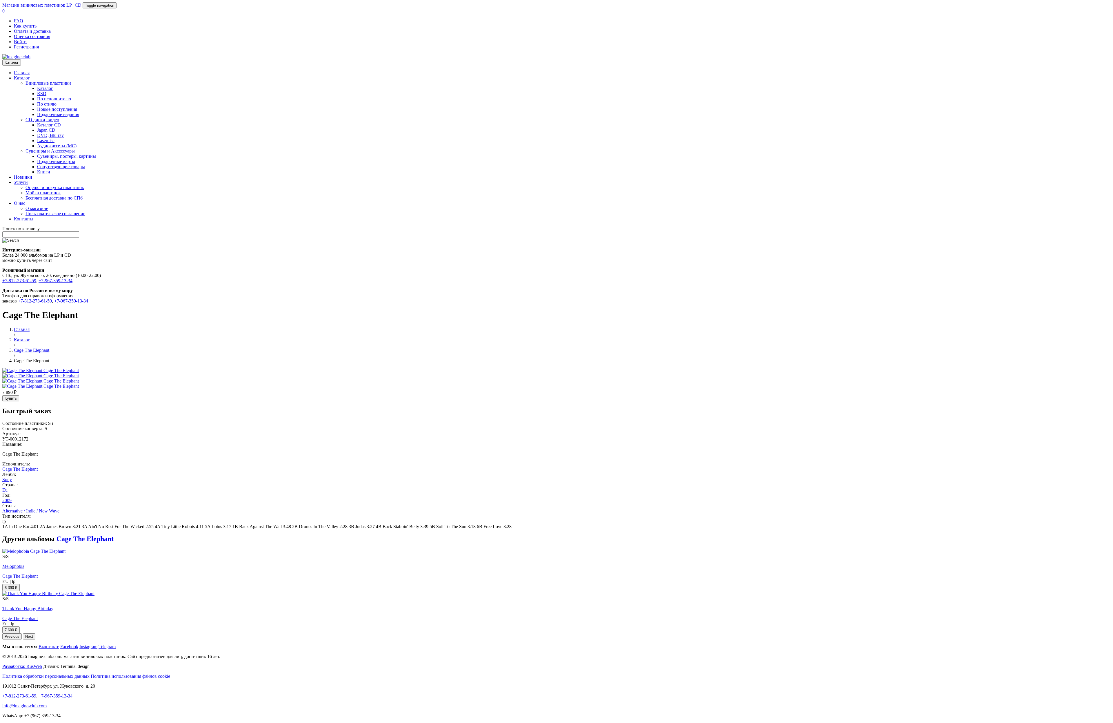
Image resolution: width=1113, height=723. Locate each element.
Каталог (12, 62)
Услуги (21, 182)
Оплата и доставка (32, 31)
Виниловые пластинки (48, 83)
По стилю (47, 104)
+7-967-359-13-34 (55, 280)
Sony (7, 479)
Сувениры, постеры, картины (66, 156)
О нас (19, 203)
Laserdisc (45, 140)
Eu (5, 490)
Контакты (23, 218)
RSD (41, 93)
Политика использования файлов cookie (130, 676)
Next (29, 636)
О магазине (37, 208)
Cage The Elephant (20, 469)
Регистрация (26, 46)
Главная (22, 72)
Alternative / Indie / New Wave (30, 510)
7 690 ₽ (11, 630)
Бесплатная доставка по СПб (54, 197)
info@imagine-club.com (24, 705)
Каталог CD (49, 124)
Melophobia (13, 566)
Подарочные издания (58, 114)
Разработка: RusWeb (22, 666)
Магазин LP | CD (41, 5)
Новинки (23, 177)
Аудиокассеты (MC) (57, 145)
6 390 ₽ (11, 588)
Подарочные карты (56, 161)
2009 (7, 500)
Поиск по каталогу (21, 228)
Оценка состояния (32, 36)
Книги (43, 171)
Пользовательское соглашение (55, 213)
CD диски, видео (42, 119)
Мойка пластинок (43, 192)
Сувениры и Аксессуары (50, 150)
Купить (11, 398)
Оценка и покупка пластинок (55, 187)
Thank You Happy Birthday (27, 608)
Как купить (25, 25)
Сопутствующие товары (61, 166)
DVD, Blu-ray (50, 135)
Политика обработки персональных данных (46, 676)
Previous (12, 636)
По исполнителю (54, 98)
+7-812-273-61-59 (19, 280)
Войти (20, 41)
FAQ (18, 20)
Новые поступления (57, 109)
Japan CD (46, 130)
